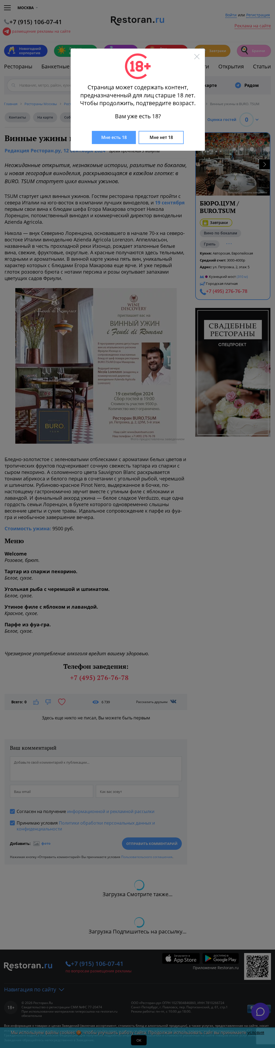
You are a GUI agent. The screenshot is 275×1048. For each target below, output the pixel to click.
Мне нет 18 (161, 137)
